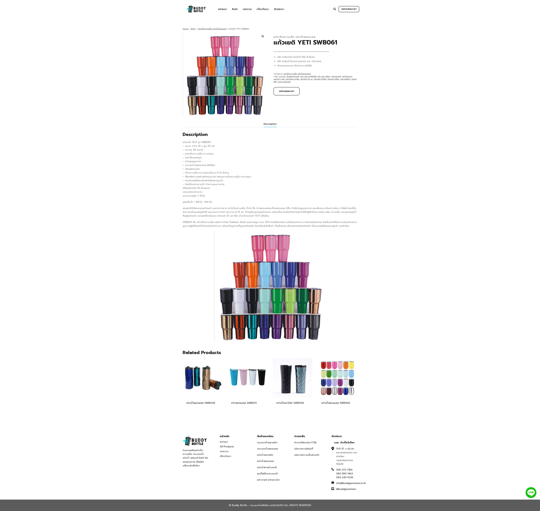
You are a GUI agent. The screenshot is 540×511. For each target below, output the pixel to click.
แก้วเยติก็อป (345, 79)
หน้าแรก (222, 9)
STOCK (282, 76)
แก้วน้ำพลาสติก (265, 455)
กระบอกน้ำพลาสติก (267, 442)
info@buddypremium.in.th (351, 483)
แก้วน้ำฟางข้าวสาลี (266, 467)
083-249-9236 (344, 477)
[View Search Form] (334, 9)
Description (270, 124)
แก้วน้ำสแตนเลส (265, 461)
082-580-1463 (344, 473)
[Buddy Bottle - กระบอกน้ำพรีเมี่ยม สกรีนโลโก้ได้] (196, 9)
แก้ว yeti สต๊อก (323, 76)
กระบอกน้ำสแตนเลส (267, 448)
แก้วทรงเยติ (336, 76)
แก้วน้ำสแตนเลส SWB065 (335, 403)
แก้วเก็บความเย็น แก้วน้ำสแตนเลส (295, 37)
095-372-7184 (344, 470)
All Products (227, 446)
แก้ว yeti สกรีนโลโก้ (308, 76)
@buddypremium (346, 489)
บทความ (247, 9)
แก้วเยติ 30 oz (306, 79)
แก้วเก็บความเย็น (292, 79)
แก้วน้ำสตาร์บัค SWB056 (290, 403)
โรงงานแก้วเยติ (284, 82)
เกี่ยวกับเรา (263, 9)
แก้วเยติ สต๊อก (333, 79)
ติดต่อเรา (279, 9)
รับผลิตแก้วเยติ (293, 76)
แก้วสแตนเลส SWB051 (244, 403)
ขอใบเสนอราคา (348, 9)
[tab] (270, 124)
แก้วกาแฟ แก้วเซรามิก (268, 480)
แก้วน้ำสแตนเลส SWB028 (200, 403)
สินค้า (235, 9)
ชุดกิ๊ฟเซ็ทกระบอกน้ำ (267, 473)
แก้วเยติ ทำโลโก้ (320, 79)
